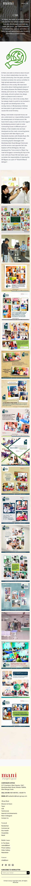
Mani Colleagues (6, 816)
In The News (5, 843)
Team (3, 806)
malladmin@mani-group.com (17, 796)
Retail (3, 835)
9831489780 (14, 793)
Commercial (5, 828)
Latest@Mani (5, 845)
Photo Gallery (5, 848)
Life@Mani (4, 860)
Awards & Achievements (9, 813)
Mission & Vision (6, 804)
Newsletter (5, 852)
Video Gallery (5, 850)
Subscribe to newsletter (10, 870)
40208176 (22, 793)
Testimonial (5, 811)
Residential (5, 826)
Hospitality (4, 833)
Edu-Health (5, 830)
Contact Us (5, 818)
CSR (2, 809)
